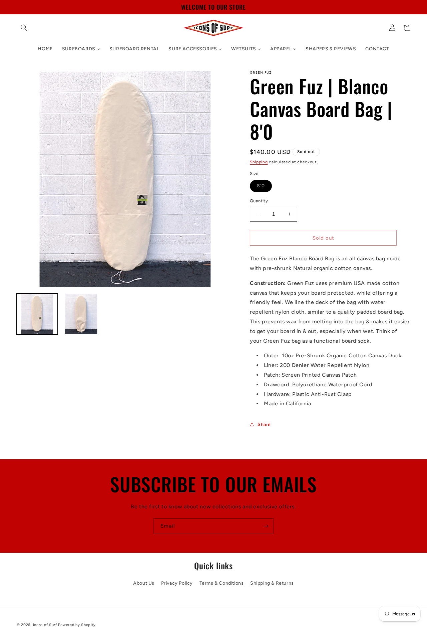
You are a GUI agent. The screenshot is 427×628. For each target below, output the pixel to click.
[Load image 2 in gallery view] (81, 314)
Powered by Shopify (77, 625)
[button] (24, 27)
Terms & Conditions (221, 583)
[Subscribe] (266, 526)
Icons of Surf (45, 625)
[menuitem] (45, 49)
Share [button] (264, 424)
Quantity (259, 200)
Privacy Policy (177, 583)
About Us (143, 583)
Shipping (259, 162)
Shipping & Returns (272, 583)
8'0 (264, 187)
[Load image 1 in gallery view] (37, 314)
